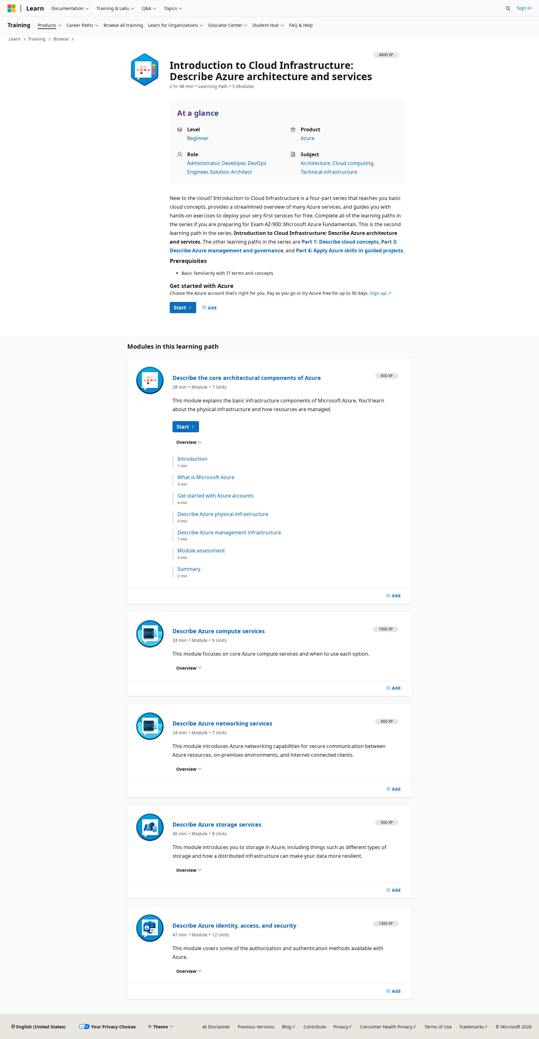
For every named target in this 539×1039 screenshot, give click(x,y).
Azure (307, 138)
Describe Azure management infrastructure (229, 532)
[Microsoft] (11, 8)
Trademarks (471, 1027)
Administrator (203, 163)
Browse (61, 39)
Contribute (314, 1027)
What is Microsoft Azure (205, 477)
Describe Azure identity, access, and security (234, 925)
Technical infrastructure (329, 171)
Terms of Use (438, 1027)
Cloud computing (353, 163)
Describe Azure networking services (222, 723)
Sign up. (378, 293)
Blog (286, 1027)
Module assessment (201, 550)
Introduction (192, 459)
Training (37, 39)
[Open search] (508, 8)
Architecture (315, 163)
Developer (233, 163)
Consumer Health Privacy (386, 1027)
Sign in (524, 8)
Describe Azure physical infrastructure (222, 514)
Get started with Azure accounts (215, 496)
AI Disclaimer (216, 1027)
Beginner (198, 138)
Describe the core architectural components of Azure (246, 377)
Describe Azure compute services (218, 631)
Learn (15, 39)
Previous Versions (256, 1027)
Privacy (340, 1027)
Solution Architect (231, 171)
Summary (188, 569)
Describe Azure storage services (216, 824)
